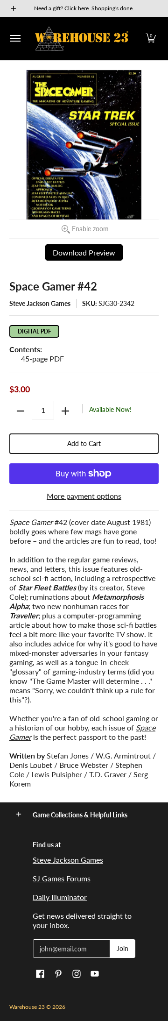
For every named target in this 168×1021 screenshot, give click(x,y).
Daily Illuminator (60, 897)
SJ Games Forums (62, 878)
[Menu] (15, 38)
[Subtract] (20, 411)
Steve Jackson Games (39, 303)
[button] (151, 38)
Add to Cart (84, 443)
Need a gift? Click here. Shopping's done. (84, 8)
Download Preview (84, 252)
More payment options (84, 495)
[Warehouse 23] (81, 38)
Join (122, 948)
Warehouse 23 (27, 1006)
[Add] (65, 411)
